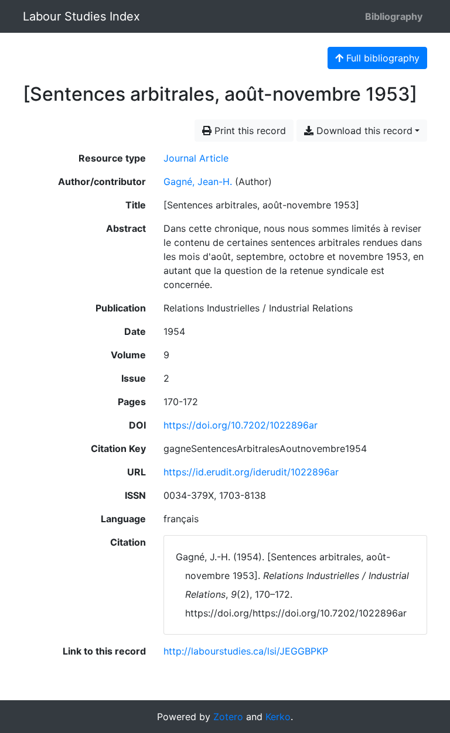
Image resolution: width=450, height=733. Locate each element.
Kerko (278, 716)
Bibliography (393, 16)
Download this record (362, 130)
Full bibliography (381, 58)
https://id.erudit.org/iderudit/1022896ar (251, 472)
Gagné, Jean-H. (197, 181)
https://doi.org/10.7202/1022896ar (240, 425)
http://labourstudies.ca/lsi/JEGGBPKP (245, 651)
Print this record (249, 130)
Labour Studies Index (81, 16)
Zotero (228, 716)
